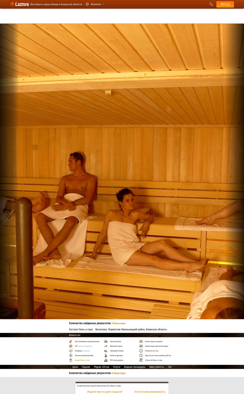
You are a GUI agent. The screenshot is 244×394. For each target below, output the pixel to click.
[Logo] (19, 4)
